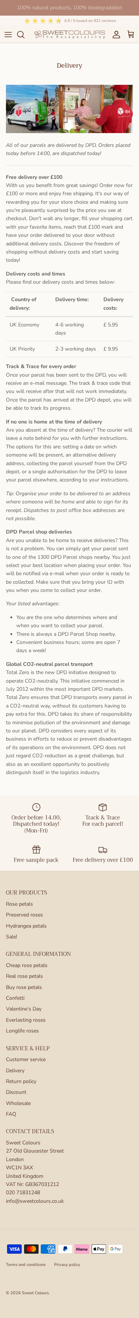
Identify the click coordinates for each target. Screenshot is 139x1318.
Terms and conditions (26, 1264)
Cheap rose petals (26, 965)
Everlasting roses (26, 1020)
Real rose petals (24, 976)
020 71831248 (23, 1192)
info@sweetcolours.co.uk (35, 1201)
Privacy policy (67, 1264)
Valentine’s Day (24, 1008)
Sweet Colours (35, 1293)
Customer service (26, 1059)
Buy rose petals (24, 987)
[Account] (114, 34)
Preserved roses (24, 914)
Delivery (15, 1070)
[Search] (24, 34)
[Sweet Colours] (69, 34)
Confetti (15, 998)
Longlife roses (22, 1030)
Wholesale (18, 1103)
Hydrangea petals (26, 925)
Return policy (21, 1081)
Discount (16, 1092)
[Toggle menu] (8, 34)
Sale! (11, 936)
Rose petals (19, 904)
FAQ (11, 1114)
